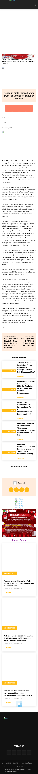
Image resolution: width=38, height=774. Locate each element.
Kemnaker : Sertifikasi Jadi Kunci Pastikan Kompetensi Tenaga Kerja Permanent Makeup (26, 449)
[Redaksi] (15, 483)
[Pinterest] (22, 108)
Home (4, 60)
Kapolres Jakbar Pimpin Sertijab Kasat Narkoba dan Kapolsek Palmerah (11, 343)
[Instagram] (16, 489)
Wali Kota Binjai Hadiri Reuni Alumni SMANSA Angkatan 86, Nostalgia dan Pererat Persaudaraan (26, 387)
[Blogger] (9, 752)
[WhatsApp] (29, 108)
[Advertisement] (19, 29)
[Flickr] (19, 752)
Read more (20, 376)
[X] (15, 108)
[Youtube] (26, 489)
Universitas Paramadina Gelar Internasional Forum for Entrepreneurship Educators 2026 (25, 408)
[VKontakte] (29, 752)
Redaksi (6, 118)
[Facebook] (8, 108)
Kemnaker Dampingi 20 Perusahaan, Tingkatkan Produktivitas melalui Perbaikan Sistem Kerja (26, 429)
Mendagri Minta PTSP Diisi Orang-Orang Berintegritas (27, 341)
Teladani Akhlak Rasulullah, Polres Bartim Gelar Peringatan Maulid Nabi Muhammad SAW (26, 367)
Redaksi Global (8, 588)
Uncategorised (13, 60)
